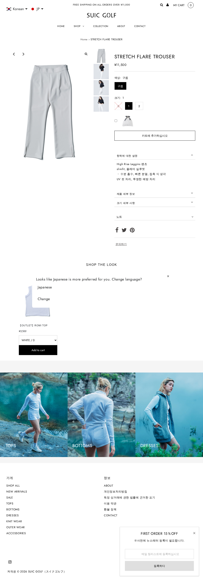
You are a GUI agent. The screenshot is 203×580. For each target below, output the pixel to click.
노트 (119, 217)
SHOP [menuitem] (77, 26)
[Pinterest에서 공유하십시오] (132, 231)
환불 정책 (110, 509)
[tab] (154, 155)
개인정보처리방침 (115, 492)
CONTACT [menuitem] (140, 26)
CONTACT (111, 515)
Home (84, 39)
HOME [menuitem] (61, 26)
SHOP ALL (13, 486)
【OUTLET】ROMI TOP (33, 325)
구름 (120, 86)
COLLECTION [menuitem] (100, 26)
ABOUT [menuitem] (121, 26)
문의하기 (121, 244)
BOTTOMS (13, 509)
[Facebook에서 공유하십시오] (117, 231)
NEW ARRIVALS (16, 492)
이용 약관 (110, 503)
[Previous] (13, 54)
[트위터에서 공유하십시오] (124, 231)
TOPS (9, 503)
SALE (9, 497)
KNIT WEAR (14, 521)
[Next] (23, 54)
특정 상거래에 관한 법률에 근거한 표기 (129, 497)
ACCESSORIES (16, 533)
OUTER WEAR (15, 527)
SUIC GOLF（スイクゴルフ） (47, 571)
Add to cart (38, 350)
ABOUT (108, 486)
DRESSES (12, 515)
